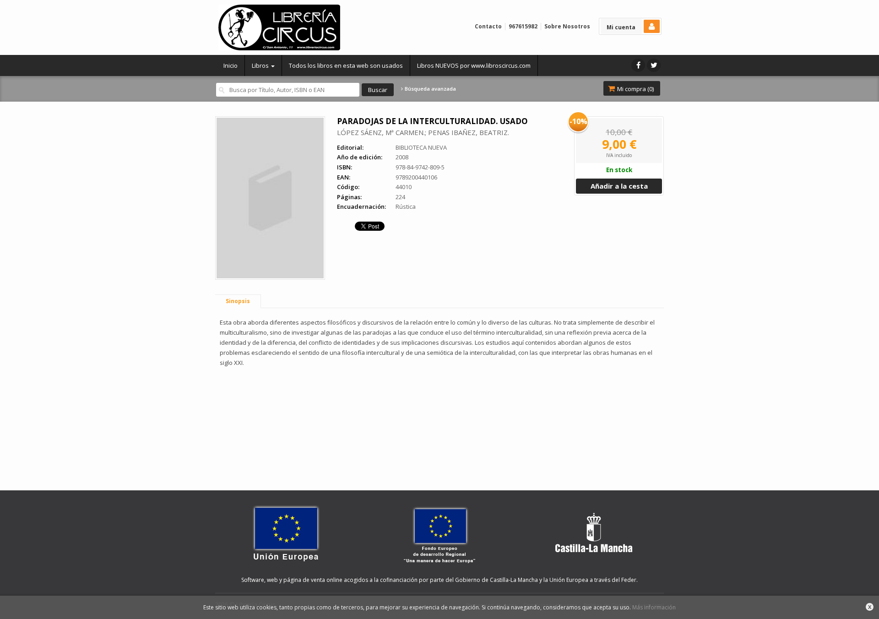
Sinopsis (238, 301)
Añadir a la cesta (619, 185)
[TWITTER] (654, 65)
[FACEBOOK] (638, 65)
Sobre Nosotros (567, 26)
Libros (261, 65)
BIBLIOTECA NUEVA (421, 147)
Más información (654, 607)
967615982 (523, 26)
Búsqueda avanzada (429, 89)
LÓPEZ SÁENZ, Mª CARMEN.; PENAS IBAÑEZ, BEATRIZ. (423, 132)
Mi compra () (635, 89)
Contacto (488, 26)
